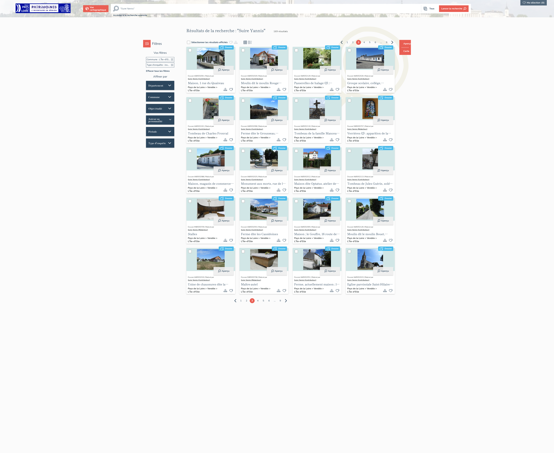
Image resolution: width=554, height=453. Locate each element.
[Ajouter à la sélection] (240, 89)
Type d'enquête (157, 143)
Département (155, 85)
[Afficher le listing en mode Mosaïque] (259, 42)
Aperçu (235, 69)
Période (152, 131)
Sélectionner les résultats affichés (224, 42)
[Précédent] (336, 42)
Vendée (226, 87)
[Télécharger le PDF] (235, 89)
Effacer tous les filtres (158, 71)
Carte (404, 51)
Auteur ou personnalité (161, 120)
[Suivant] (386, 42)
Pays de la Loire (211, 87)
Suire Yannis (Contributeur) (213, 79)
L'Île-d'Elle (210, 90)
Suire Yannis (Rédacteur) (357, 129)
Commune (154, 97)
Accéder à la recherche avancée (130, 15)
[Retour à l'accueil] (43, 8)
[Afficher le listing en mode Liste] (264, 42)
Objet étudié (155, 108)
